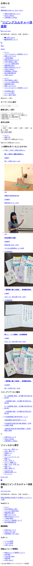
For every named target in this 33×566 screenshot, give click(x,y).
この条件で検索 (7, 132)
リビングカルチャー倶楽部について (16, 54)
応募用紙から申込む (11, 17)
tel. (6, 491)
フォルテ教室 (8, 543)
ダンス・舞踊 (10, 462)
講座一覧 (7, 137)
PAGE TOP (4, 477)
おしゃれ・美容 (11, 449)
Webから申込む (9, 15)
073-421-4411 (6, 31)
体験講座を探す (9, 65)
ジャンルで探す (9, 93)
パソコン (8, 470)
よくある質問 (8, 541)
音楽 (7, 466)
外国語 (8, 453)
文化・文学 (9, 460)
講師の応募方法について (12, 14)
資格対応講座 (10, 472)
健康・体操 (9, 468)
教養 (7, 459)
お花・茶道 (9, 451)
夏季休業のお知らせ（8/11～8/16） (12, 10)
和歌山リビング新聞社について (14, 552)
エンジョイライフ (12, 457)
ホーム (6, 52)
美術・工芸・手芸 (12, 464)
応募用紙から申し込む (11, 533)
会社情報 (7, 554)
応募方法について (10, 437)
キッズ (8, 474)
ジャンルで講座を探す (11, 63)
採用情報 (7, 558)
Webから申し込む (10, 532)
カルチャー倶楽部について (13, 520)
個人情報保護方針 (10, 73)
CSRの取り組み (9, 556)
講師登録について (12, 39)
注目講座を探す (9, 91)
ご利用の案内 (8, 58)
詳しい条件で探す (10, 95)
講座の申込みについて (11, 60)
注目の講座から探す (11, 62)
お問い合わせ (10, 37)
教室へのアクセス (10, 56)
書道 (7, 455)
